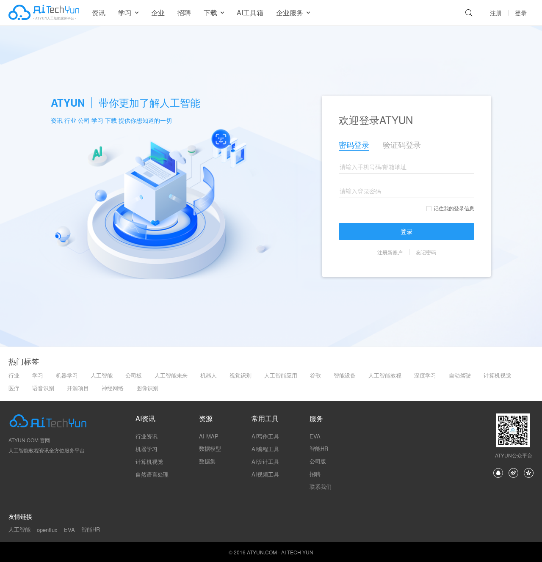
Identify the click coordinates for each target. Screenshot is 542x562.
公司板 (133, 375)
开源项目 (78, 388)
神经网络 (113, 388)
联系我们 (321, 486)
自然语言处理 (152, 474)
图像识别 (147, 388)
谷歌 (315, 375)
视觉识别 (241, 375)
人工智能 (102, 375)
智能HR (319, 448)
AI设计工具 (265, 461)
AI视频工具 (265, 474)
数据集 (207, 461)
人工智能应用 (280, 375)
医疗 (13, 388)
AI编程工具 (265, 449)
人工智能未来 (171, 375)
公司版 (318, 461)
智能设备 (345, 375)
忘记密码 (426, 252)
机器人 (208, 375)
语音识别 (43, 388)
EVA (315, 436)
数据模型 (210, 448)
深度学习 (425, 375)
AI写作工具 (265, 436)
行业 (13, 375)
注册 (496, 12)
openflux (47, 530)
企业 (158, 12)
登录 (521, 12)
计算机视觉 (497, 375)
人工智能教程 (384, 375)
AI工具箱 (250, 12)
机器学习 (67, 375)
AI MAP (208, 436)
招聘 (184, 12)
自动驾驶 (460, 375)
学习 (37, 375)
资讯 (98, 12)
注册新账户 (390, 252)
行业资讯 (147, 436)
